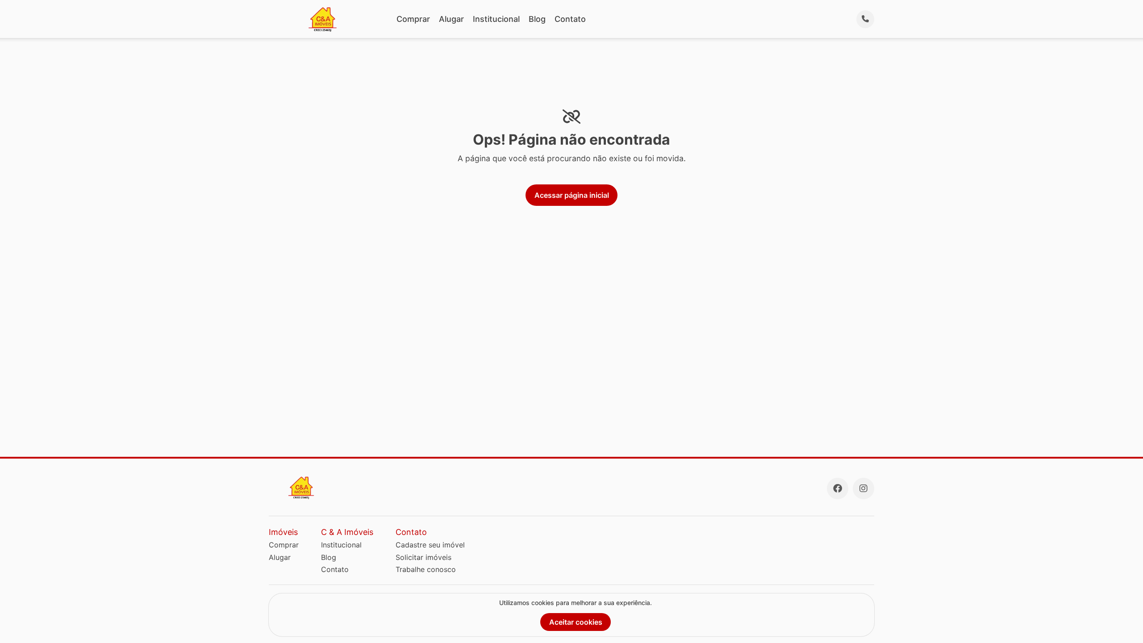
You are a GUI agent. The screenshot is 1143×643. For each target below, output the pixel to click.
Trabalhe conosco (426, 569)
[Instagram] (863, 488)
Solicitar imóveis (423, 557)
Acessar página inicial (571, 195)
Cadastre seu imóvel (430, 544)
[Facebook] (837, 488)
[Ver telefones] (865, 19)
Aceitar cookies (575, 622)
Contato (570, 19)
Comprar (413, 19)
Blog (537, 19)
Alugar (451, 19)
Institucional (496, 19)
